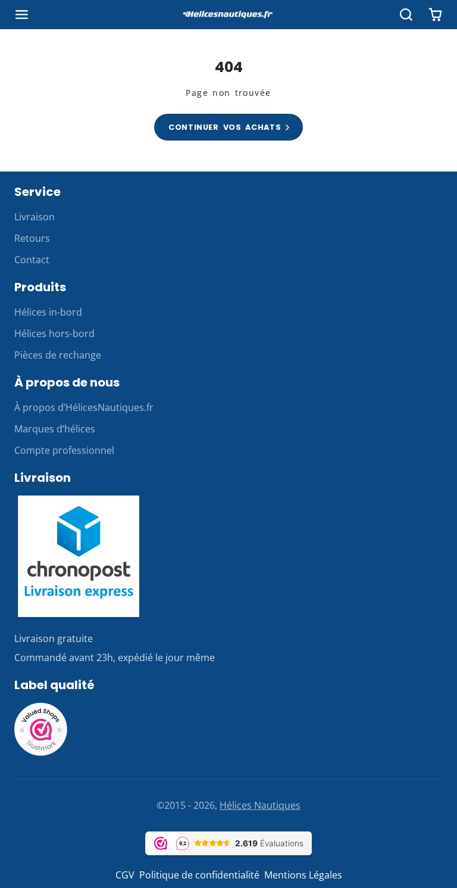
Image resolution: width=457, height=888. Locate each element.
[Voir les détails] (78, 556)
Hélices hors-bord (54, 333)
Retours (32, 238)
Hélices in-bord (48, 312)
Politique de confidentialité (199, 874)
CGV (124, 874)
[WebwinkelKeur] (41, 752)
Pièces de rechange (57, 355)
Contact (31, 259)
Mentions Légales (303, 874)
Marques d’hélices (54, 428)
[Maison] (228, 15)
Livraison (34, 216)
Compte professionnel (64, 450)
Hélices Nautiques (260, 805)
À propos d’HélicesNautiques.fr (84, 407)
